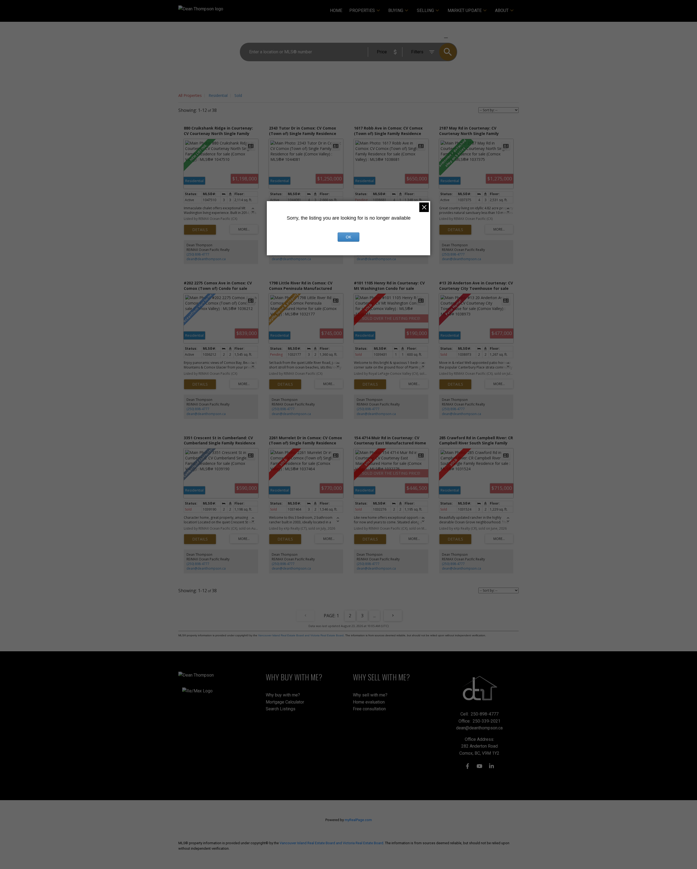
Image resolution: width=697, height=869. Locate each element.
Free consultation (369, 708)
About (502, 10)
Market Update (465, 10)
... (374, 616)
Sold (238, 95)
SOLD (453, 37)
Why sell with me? (370, 695)
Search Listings (280, 708)
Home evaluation (369, 702)
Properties (362, 10)
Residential (218, 95)
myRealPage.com (358, 820)
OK (348, 237)
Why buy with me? (283, 695)
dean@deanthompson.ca (206, 259)
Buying (395, 10)
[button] (467, 766)
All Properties (190, 95)
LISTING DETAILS (200, 230)
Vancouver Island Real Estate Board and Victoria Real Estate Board (301, 635)
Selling (425, 10)
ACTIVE (433, 37)
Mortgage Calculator (285, 702)
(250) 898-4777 (198, 254)
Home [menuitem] (336, 10)
